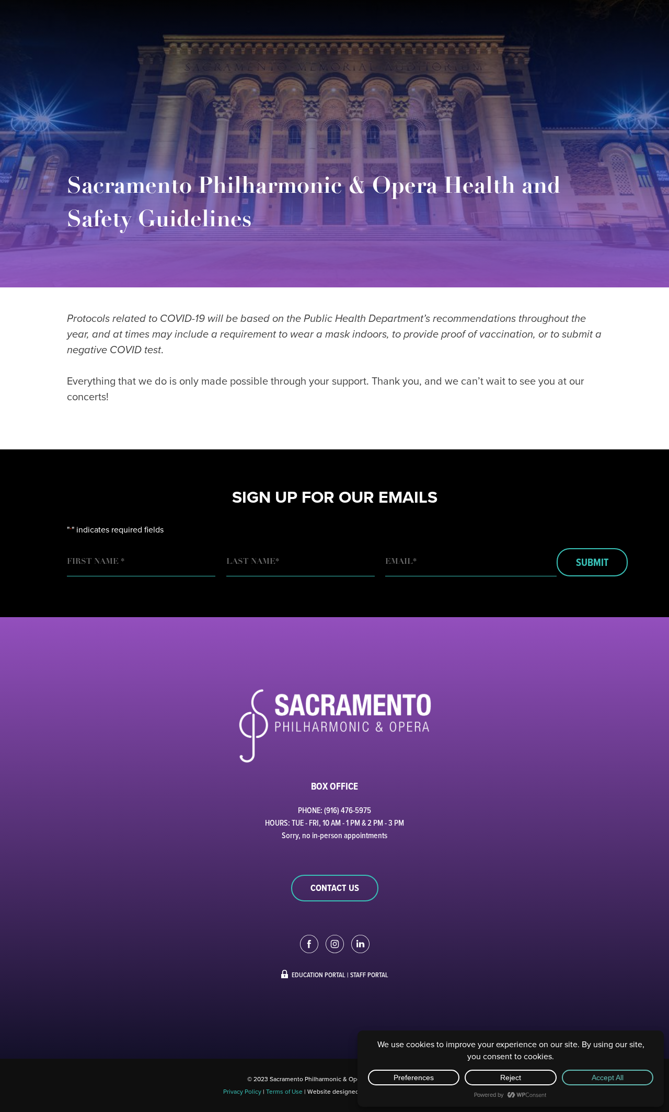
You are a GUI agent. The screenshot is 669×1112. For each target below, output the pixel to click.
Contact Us (334, 888)
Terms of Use (284, 1091)
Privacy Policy (242, 1091)
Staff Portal (369, 974)
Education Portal (318, 974)
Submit (592, 562)
